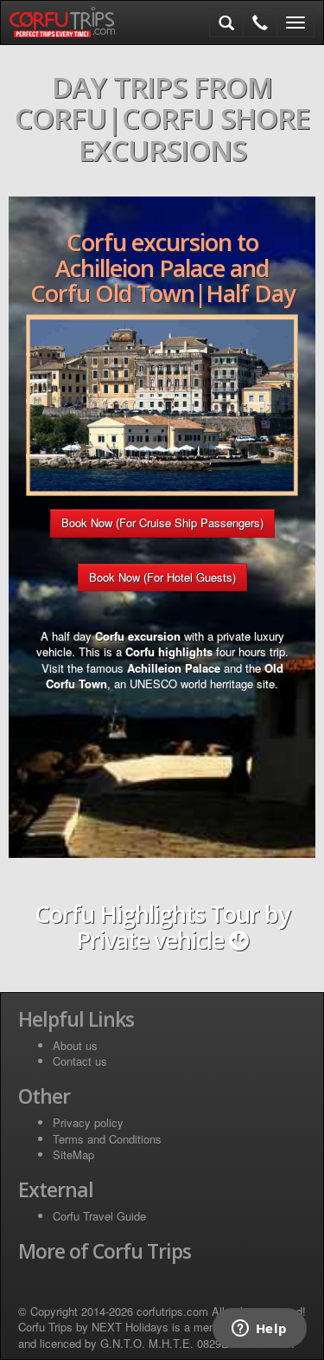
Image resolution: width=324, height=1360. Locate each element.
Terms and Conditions (107, 1139)
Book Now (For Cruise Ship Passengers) (162, 522)
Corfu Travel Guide (99, 1216)
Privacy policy (88, 1122)
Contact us (80, 1061)
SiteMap (73, 1154)
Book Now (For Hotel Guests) (162, 577)
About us (75, 1045)
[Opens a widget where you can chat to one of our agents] (259, 1329)
